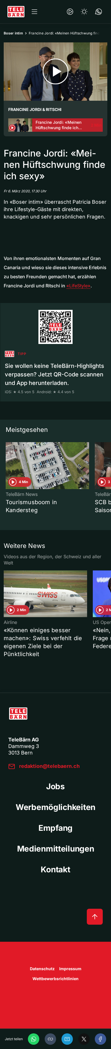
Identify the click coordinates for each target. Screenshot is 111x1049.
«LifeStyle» (78, 285)
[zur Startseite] (16, 11)
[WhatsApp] (33, 1039)
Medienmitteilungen (55, 849)
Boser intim (13, 33)
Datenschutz (42, 968)
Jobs (55, 786)
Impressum (70, 968)
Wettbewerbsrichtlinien (55, 978)
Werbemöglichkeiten (55, 807)
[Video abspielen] (55, 71)
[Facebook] (100, 1039)
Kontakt (55, 869)
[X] (84, 1039)
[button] (50, 1039)
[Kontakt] (98, 11)
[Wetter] (84, 11)
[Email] (67, 1039)
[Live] (70, 11)
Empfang (55, 828)
